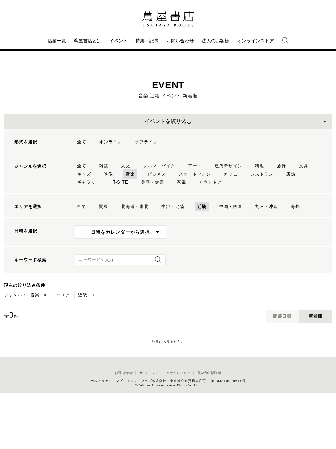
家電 (181, 182)
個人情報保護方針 (209, 373)
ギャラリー (88, 182)
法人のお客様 (215, 40)
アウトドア (210, 182)
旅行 (281, 165)
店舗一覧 (57, 40)
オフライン (146, 141)
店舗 (290, 174)
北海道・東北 (135, 206)
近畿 (201, 206)
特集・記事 (147, 40)
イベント (118, 40)
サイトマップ (148, 373)
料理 (259, 165)
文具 (303, 165)
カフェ (231, 174)
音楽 (130, 174)
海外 (295, 206)
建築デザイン (228, 165)
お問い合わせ (180, 40)
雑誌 (103, 165)
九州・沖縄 (266, 206)
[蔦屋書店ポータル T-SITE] (168, 18)
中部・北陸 (172, 206)
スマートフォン (195, 174)
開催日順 (282, 316)
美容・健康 (152, 182)
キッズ (84, 174)
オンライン (110, 141)
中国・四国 (230, 206)
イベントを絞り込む (168, 121)
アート (195, 165)
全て (81, 141)
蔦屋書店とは (87, 40)
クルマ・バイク (159, 165)
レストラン (261, 174)
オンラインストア (255, 40)
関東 (103, 206)
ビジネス (157, 174)
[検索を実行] (156, 261)
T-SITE (120, 182)
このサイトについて (177, 373)
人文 (125, 165)
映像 (108, 174)
